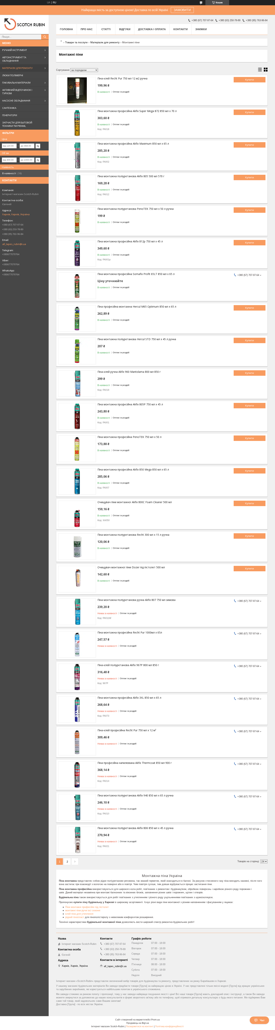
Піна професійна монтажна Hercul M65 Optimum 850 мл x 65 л (136, 306)
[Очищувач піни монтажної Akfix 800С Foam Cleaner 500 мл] (77, 514)
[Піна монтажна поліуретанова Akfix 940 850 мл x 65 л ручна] (77, 807)
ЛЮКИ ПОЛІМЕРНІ (12, 75)
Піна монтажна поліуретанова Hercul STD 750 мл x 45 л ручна (136, 339)
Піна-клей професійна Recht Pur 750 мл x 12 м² (126, 730)
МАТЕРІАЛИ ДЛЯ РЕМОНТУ (17, 68)
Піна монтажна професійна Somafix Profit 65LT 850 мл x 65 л (136, 274)
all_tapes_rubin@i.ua (14, 244)
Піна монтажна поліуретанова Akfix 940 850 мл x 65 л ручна (135, 795)
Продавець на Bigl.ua (137, 1023)
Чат (262, 1020)
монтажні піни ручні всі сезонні (82, 910)
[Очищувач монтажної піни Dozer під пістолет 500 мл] (77, 579)
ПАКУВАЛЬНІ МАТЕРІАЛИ (16, 82)
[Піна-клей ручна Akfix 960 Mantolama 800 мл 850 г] (77, 383)
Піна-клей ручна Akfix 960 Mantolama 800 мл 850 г (129, 371)
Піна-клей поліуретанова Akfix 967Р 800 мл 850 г (128, 665)
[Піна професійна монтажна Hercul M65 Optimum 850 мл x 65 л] (77, 318)
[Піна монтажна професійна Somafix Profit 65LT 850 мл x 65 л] (77, 286)
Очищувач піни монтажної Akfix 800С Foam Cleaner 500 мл (134, 502)
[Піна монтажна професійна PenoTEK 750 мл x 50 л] (77, 448)
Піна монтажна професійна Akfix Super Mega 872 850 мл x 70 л (137, 111)
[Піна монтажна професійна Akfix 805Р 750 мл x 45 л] (77, 416)
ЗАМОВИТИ (182, 10)
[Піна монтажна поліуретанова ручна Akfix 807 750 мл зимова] (77, 611)
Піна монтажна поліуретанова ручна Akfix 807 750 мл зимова (136, 600)
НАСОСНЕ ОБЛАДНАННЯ (16, 100)
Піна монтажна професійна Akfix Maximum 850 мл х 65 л (133, 143)
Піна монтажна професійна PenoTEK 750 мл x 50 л (129, 437)
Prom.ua (155, 1019)
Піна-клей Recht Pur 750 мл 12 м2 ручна (122, 78)
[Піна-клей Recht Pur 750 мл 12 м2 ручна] (77, 90)
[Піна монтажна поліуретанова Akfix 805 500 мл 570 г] (77, 188)
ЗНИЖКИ (201, 29)
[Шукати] (45, 37)
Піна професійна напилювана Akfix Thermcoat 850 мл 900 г (134, 763)
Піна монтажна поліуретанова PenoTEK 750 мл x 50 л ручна (135, 209)
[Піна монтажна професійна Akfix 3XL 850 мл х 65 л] (77, 709)
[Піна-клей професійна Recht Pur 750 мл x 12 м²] (77, 742)
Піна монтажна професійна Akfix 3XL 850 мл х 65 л (129, 697)
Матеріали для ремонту (105, 42)
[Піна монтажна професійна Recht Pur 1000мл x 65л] (77, 644)
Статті (106, 29)
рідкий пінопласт (74, 917)
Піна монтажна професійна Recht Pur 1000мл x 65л (129, 632)
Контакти (180, 29)
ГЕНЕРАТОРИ (9, 115)
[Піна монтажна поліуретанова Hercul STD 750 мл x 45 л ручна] (77, 351)
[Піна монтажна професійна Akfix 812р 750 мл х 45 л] (77, 253)
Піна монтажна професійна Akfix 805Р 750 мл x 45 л (130, 404)
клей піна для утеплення (79, 913)
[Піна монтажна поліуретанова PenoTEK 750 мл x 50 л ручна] (77, 220)
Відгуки (124, 29)
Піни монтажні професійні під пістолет (87, 907)
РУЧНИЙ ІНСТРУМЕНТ (14, 50)
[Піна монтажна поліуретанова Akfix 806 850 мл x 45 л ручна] (77, 840)
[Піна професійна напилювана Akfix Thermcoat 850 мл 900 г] (77, 774)
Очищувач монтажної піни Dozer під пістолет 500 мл (131, 567)
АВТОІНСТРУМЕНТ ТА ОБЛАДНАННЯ (14, 59)
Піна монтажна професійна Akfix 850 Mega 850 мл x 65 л (133, 469)
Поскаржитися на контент (139, 1026)
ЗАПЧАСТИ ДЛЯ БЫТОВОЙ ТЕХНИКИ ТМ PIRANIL (17, 124)
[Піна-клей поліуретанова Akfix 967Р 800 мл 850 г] (77, 677)
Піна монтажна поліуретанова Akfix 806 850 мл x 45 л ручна (135, 828)
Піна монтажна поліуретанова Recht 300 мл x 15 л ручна (133, 534)
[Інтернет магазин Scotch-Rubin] (24, 24)
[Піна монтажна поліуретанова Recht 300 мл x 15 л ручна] (77, 546)
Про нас (87, 29)
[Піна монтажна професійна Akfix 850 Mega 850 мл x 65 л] (77, 481)
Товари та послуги (76, 42)
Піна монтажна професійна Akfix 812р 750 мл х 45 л (130, 241)
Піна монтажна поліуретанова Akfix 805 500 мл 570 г (130, 176)
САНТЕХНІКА (9, 108)
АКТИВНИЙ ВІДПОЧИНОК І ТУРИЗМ (17, 91)
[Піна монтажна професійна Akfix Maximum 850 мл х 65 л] (77, 155)
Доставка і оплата (152, 29)
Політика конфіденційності (169, 1026)
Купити (249, 79)
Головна (66, 29)
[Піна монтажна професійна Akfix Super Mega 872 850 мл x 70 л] (77, 123)
